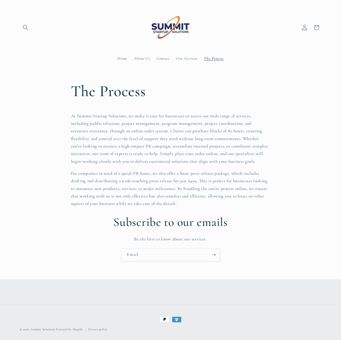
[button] (25, 27)
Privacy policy (97, 329)
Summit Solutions (43, 329)
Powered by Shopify (69, 329)
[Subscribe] (214, 254)
